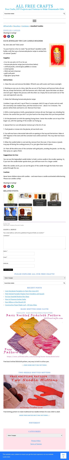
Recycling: (16, 26)
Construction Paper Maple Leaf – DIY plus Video (21, 305)
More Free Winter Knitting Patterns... (34, 415)
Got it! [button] (63, 456)
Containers (25, 26)
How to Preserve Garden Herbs (15, 299)
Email (5, 257)
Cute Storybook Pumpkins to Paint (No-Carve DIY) (22, 291)
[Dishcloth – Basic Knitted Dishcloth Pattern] (34, 336)
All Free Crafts (34, 6)
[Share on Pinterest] (4, 36)
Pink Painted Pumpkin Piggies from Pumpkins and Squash (24, 294)
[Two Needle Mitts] (34, 392)
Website (5, 263)
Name (5, 251)
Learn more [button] (6, 457)
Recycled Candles (19, 225)
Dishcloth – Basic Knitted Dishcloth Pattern (35, 313)
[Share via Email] (12, 36)
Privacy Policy (36, 441)
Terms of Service (36, 444)
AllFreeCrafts (7, 26)
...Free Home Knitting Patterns (34, 365)
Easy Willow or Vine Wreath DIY (15, 302)
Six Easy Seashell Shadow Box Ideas (17, 297)
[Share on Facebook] (8, 36)
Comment (6, 235)
